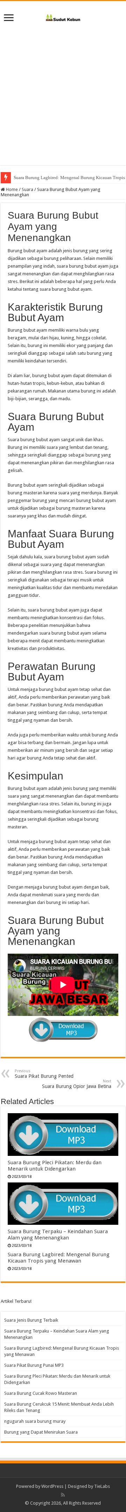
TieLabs (102, 1486)
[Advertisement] (63, 92)
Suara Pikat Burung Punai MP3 (34, 1365)
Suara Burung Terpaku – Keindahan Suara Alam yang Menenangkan (58, 1234)
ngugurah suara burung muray (34, 1421)
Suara (27, 189)
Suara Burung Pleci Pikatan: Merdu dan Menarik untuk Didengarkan (55, 1165)
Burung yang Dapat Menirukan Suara (41, 1432)
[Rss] (62, 1495)
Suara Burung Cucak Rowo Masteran (40, 1393)
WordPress (52, 1486)
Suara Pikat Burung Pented (44, 1074)
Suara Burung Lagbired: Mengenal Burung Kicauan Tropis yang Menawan (59, 1257)
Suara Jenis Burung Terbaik (31, 1320)
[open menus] (9, 18)
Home (11, 189)
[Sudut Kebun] (63, 16)
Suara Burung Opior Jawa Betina (76, 1084)
